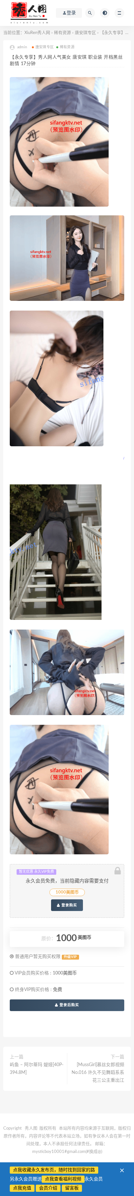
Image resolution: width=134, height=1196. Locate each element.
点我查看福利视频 (63, 1179)
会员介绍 (48, 1188)
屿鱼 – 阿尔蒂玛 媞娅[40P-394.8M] (36, 1069)
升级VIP (70, 957)
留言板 (72, 1188)
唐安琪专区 (85, 33)
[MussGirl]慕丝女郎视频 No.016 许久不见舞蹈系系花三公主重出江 (98, 1073)
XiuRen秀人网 (37, 33)
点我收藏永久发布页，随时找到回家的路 (54, 1170)
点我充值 (22, 1188)
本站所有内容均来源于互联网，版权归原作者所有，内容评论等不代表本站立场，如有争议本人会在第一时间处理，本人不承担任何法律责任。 (67, 1136)
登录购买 (68, 905)
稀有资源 (62, 33)
